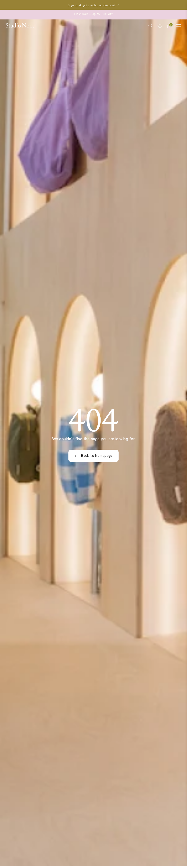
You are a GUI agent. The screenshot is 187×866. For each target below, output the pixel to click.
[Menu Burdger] (178, 25)
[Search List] (150, 26)
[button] (93, 5)
